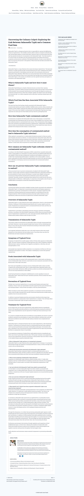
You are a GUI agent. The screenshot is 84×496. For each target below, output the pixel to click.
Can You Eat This (40, 10)
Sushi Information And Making (52, 13)
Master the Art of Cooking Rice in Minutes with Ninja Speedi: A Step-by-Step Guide (27, 468)
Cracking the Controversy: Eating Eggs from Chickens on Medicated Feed (44, 479)
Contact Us (50, 7)
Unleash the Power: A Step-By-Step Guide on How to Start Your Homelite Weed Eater (28, 463)
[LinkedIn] (23, 456)
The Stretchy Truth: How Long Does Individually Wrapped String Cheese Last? (17, 479)
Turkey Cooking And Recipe (68, 13)
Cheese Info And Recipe (51, 10)
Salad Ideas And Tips (38, 13)
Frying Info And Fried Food (65, 10)
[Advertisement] (42, 23)
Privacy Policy (43, 7)
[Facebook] (20, 456)
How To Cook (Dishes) (14, 13)
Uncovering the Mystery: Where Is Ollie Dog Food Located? (22, 461)
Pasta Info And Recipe (26, 13)
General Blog (15, 10)
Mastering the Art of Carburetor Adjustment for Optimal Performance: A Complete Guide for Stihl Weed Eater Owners (30, 466)
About (36, 7)
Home (32, 7)
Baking (21, 10)
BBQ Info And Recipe (29, 10)
